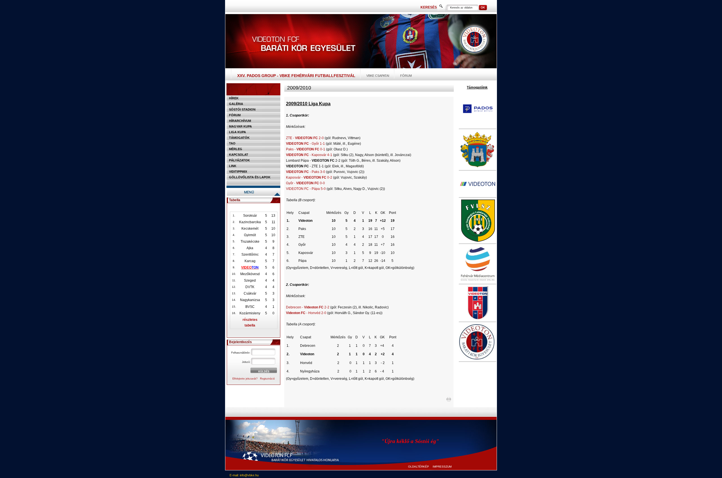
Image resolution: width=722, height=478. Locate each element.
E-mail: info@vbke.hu (244, 475)
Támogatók (239, 137)
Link (232, 166)
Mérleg (235, 149)
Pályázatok (239, 160)
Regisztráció (267, 378)
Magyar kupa (240, 126)
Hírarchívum (240, 120)
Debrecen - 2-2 (307, 307)
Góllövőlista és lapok (249, 177)
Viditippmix (238, 171)
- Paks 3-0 (305, 172)
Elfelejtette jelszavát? (244, 378)
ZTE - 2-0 (305, 138)
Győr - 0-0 (305, 183)
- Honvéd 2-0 (306, 313)
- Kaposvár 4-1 (309, 155)
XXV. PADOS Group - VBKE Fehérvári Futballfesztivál (296, 75)
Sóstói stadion (242, 109)
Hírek (234, 98)
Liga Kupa (237, 132)
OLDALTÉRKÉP (418, 466)
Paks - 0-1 (305, 149)
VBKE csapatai (377, 75)
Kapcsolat (238, 154)
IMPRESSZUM (442, 466)
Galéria (236, 104)
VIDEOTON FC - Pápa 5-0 (306, 189)
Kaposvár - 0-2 (309, 177)
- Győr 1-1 (305, 144)
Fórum (406, 75)
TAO (232, 143)
